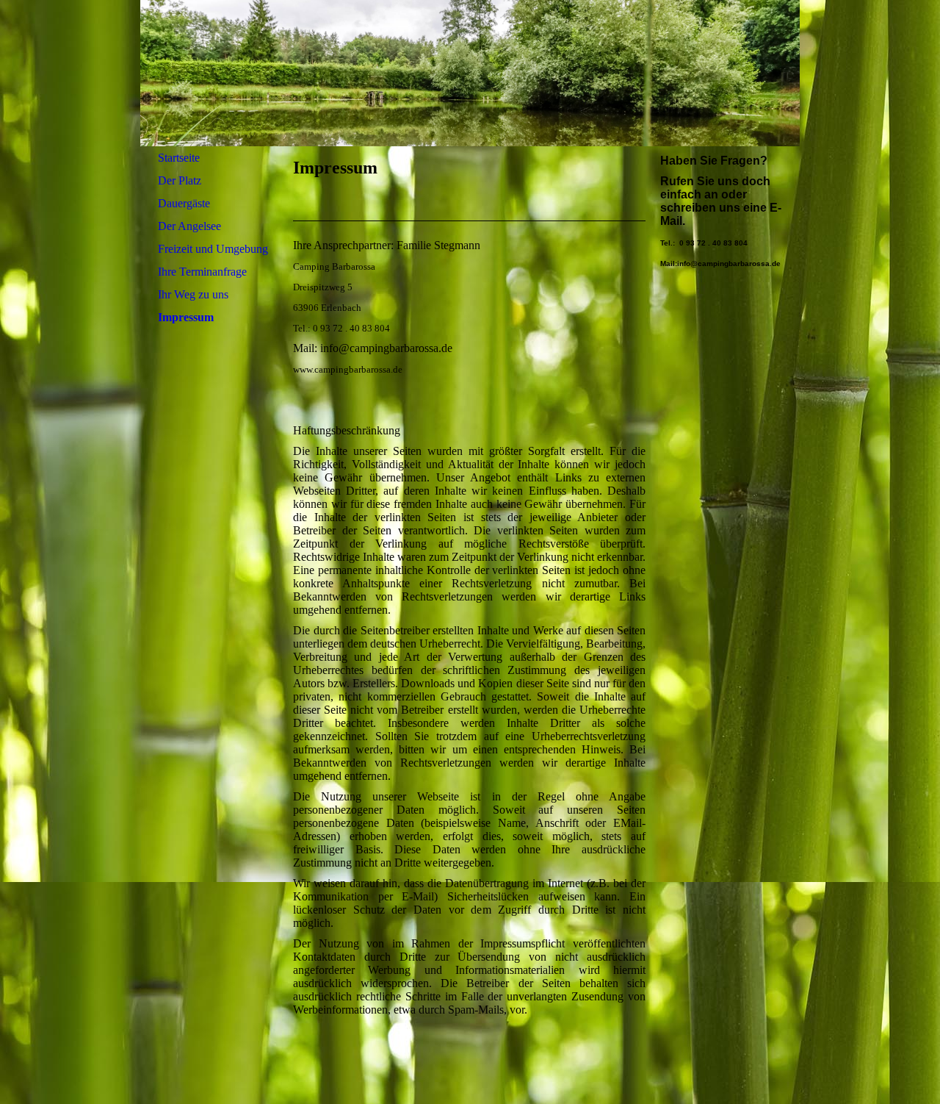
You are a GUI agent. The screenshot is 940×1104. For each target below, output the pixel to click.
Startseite (179, 157)
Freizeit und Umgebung (213, 249)
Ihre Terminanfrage (202, 271)
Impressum (186, 317)
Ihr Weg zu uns (193, 294)
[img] (470, 73)
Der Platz (179, 180)
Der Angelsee (189, 226)
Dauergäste (184, 203)
